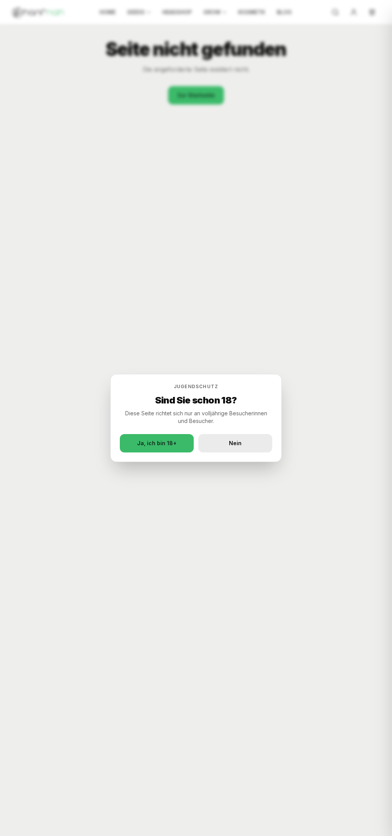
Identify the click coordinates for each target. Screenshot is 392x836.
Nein (235, 443)
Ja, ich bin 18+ (156, 443)
